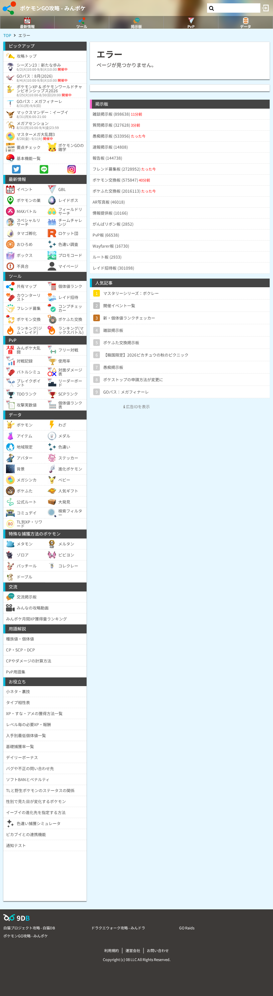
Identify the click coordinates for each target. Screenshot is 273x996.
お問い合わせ (158, 950)
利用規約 (111, 950)
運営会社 (133, 950)
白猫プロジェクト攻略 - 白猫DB (29, 927)
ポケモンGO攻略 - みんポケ (53, 8)
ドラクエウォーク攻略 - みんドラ (118, 927)
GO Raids (186, 927)
